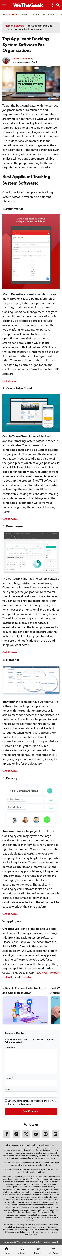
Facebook (42, 973)
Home (8, 26)
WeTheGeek (28, 5)
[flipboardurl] (55, 1137)
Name (9, 1078)
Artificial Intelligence (44, 14)
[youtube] (36, 1137)
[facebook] (6, 1137)
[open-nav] (4, 5)
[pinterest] (45, 1137)
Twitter (54, 973)
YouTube (26, 977)
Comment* (11, 1047)
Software (19, 26)
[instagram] (16, 1137)
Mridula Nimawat (22, 58)
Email (9, 1089)
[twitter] (26, 1137)
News (24, 14)
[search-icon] (58, 5)
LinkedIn (7, 977)
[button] (52, 6)
